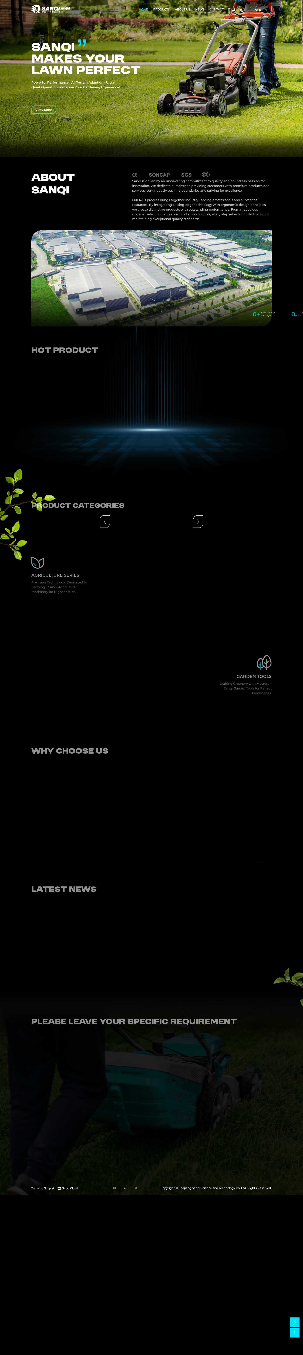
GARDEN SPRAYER (246, 1173)
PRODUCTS (161, 9)
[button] (105, 436)
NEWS (199, 9)
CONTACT (217, 9)
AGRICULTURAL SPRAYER (251, 1116)
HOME (143, 9)
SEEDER (239, 1135)
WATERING (241, 1163)
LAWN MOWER (244, 1154)
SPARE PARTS (243, 1144)
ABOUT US (182, 9)
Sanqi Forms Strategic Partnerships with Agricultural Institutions (83, 935)
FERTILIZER (241, 1125)
